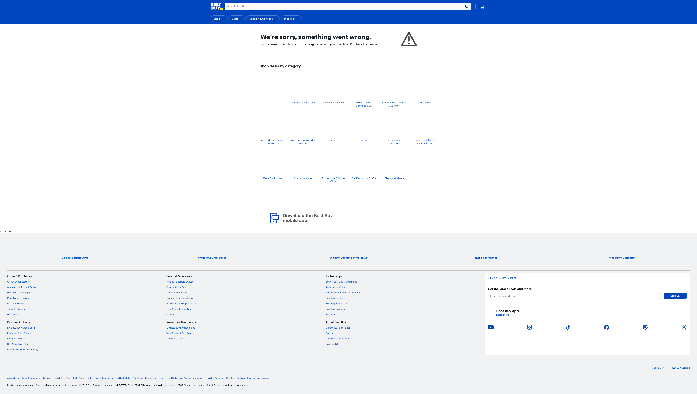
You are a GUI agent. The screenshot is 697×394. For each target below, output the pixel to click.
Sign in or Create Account (502, 277)
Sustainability (333, 344)
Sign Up (675, 295)
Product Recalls (15, 303)
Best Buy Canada (680, 367)
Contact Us (172, 314)
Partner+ (330, 314)
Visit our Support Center (179, 281)
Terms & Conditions (31, 378)
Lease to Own (14, 338)
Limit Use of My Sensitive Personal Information (181, 378)
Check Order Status (18, 281)
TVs (272, 102)
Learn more (503, 314)
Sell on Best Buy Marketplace (341, 281)
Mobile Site (658, 367)
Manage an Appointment (180, 298)
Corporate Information (338, 327)
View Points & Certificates (180, 333)
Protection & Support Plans (181, 303)
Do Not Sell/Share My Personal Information (136, 378)
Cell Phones (424, 102)
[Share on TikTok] (568, 327)
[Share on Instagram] (529, 327)
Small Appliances (303, 178)
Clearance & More (394, 178)
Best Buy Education (336, 303)
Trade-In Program (16, 308)
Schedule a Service (176, 292)
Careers (330, 333)
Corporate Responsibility (339, 338)
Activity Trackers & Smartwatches (425, 142)
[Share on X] (684, 327)
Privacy (46, 378)
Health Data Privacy (104, 378)
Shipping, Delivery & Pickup (22, 287)
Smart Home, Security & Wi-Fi (303, 142)
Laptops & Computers (303, 102)
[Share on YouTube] (491, 327)
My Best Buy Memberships (180, 327)
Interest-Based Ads (61, 378)
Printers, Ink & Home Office (333, 180)
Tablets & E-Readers (333, 102)
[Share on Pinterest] (645, 327)
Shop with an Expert (177, 287)
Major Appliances (272, 178)
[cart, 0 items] (482, 6)
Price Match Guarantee (19, 298)
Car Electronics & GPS (364, 178)
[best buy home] (217, 6)
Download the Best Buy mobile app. (308, 218)
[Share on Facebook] (607, 327)
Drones (364, 140)
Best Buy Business (335, 308)
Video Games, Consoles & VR (364, 104)
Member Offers (174, 338)
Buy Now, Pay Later (17, 344)
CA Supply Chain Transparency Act (253, 378)
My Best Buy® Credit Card (21, 327)
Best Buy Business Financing (22, 349)
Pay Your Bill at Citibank (20, 333)
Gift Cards (12, 314)
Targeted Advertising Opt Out (220, 378)
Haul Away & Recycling (178, 308)
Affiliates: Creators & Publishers (343, 292)
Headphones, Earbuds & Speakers (394, 104)
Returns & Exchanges (18, 292)
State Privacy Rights (82, 378)
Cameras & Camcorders (394, 142)
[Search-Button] (467, 6)
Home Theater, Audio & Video (272, 142)
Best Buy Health (334, 298)
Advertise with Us (335, 287)
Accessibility (13, 378)
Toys (333, 140)
